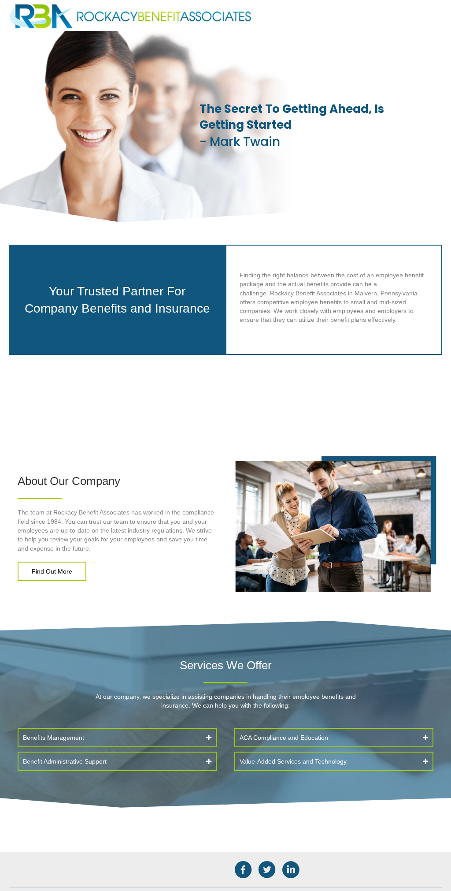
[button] (52, 571)
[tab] (117, 737)
